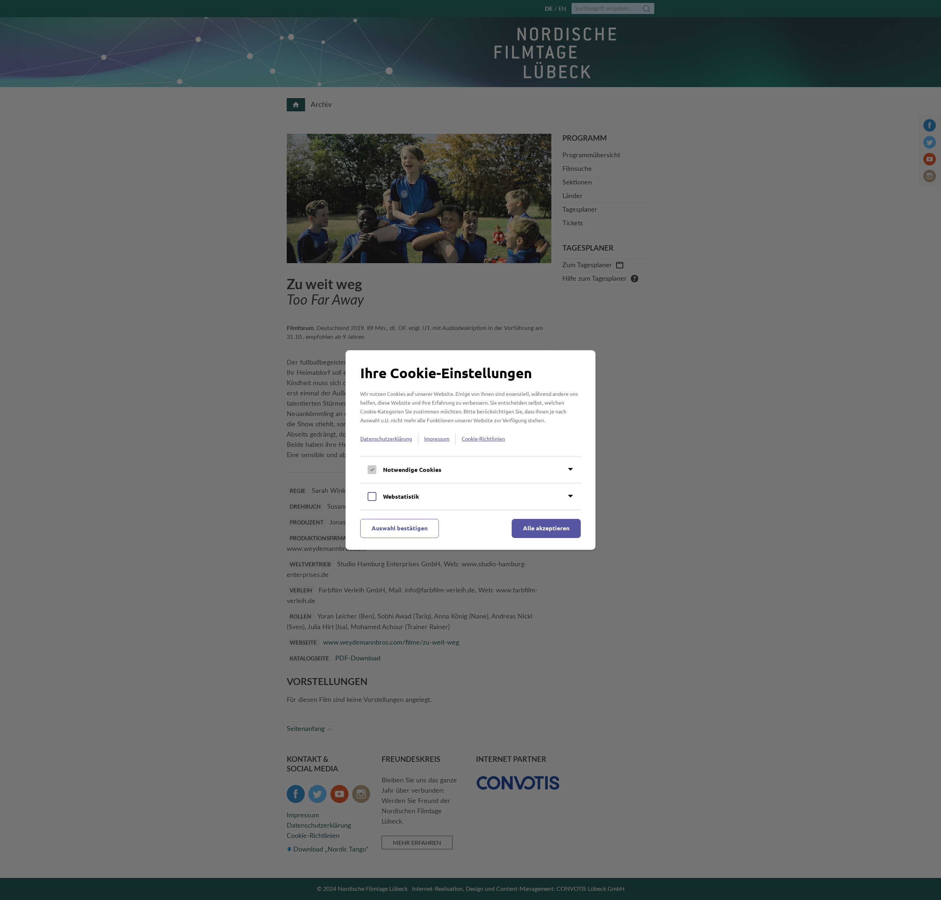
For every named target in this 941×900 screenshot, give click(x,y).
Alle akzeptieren (546, 528)
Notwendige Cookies (412, 469)
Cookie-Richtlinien (483, 438)
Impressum (437, 438)
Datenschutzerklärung (386, 438)
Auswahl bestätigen (399, 528)
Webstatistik (401, 496)
